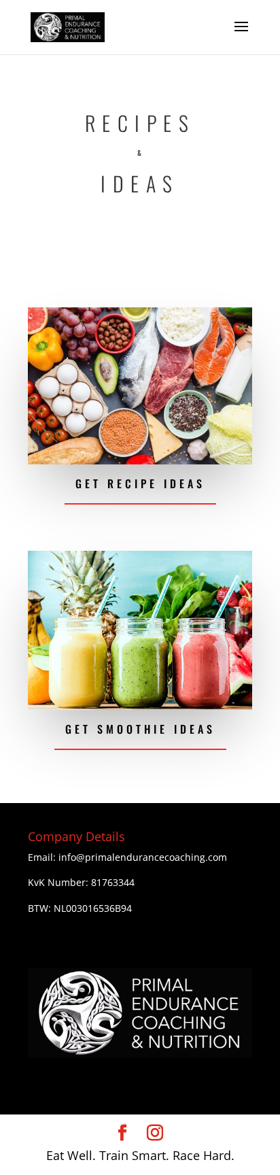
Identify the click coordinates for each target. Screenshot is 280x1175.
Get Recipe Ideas (140, 483)
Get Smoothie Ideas (140, 729)
